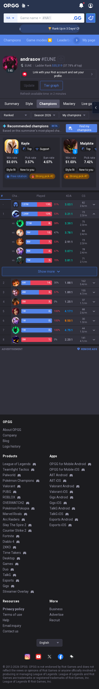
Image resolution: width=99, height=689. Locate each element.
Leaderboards (67, 40)
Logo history (11, 446)
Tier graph (51, 85)
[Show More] (25, 5)
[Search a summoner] (77, 18)
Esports (8, 580)
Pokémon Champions (18, 480)
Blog (6, 441)
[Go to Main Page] (11, 5)
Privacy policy (13, 609)
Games (8, 564)
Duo (6, 569)
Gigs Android (59, 497)
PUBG (7, 492)
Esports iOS (58, 525)
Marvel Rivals (12, 514)
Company (10, 435)
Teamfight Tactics (16, 469)
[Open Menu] (90, 5)
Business (56, 609)
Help (6, 620)
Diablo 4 (8, 541)
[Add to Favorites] (61, 59)
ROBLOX (9, 497)
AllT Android (58, 475)
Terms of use (12, 614)
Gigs (6, 586)
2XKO (7, 547)
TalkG (7, 575)
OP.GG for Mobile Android (68, 464)
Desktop (9, 558)
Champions (12, 40)
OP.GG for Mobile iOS (64, 469)
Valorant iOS (59, 492)
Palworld (9, 475)
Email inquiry (12, 626)
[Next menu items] (76, 40)
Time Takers (12, 553)
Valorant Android (62, 486)
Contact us (10, 631)
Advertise (57, 614)
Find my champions (84, 128)
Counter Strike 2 (14, 530)
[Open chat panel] (95, 108)
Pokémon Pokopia (16, 508)
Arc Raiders (11, 519)
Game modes (38, 40)
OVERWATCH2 (13, 503)
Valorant (9, 486)
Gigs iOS (55, 503)
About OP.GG (12, 430)
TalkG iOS (56, 514)
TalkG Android (60, 508)
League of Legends (17, 464)
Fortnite (8, 536)
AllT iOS (55, 480)
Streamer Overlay (16, 591)
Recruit (55, 620)
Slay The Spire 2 (14, 525)
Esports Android (61, 519)
